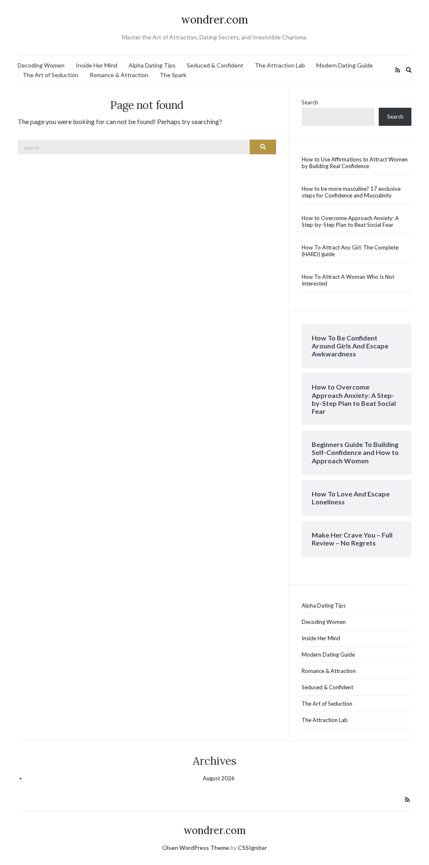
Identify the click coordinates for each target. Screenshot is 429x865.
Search (310, 102)
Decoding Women (41, 65)
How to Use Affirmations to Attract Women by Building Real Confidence (355, 162)
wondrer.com (214, 19)
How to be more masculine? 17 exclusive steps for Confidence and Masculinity (351, 192)
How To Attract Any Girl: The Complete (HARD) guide (350, 250)
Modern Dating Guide (344, 65)
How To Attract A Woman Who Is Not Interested (348, 280)
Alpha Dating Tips (152, 65)
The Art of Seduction (50, 74)
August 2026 (219, 778)
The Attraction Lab (280, 65)
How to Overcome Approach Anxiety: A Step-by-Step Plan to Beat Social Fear (350, 221)
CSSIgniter (252, 847)
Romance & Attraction (119, 74)
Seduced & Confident (215, 65)
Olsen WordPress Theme (195, 847)
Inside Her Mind (96, 65)
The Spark (173, 74)
